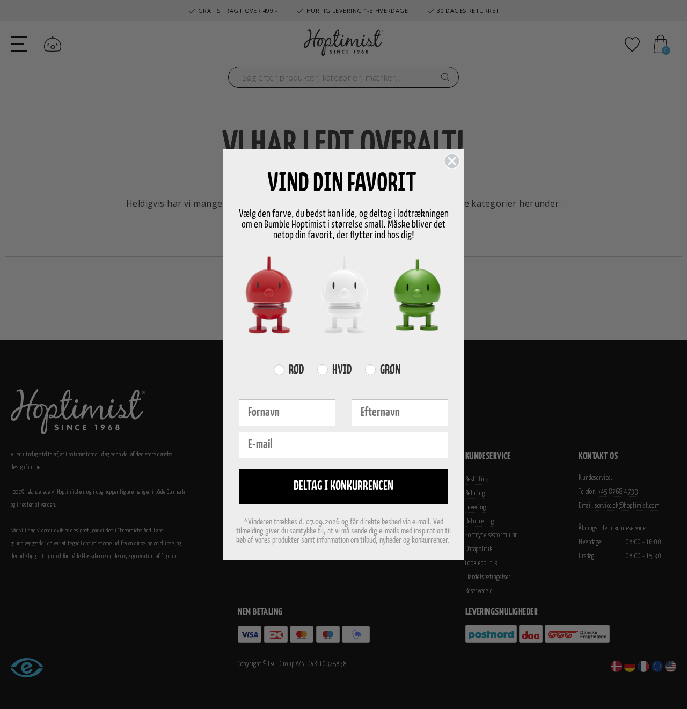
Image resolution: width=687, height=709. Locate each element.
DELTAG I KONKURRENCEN (343, 486)
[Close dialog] (452, 161)
